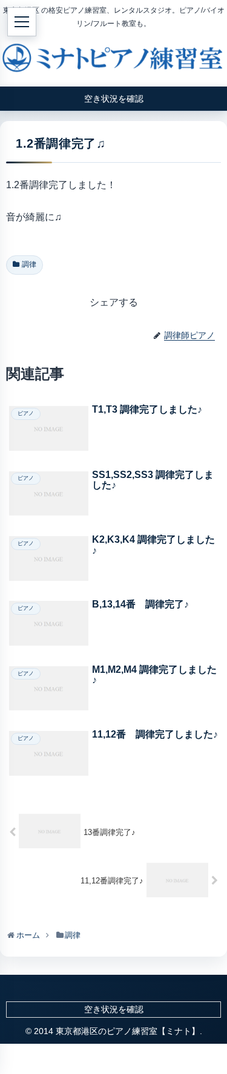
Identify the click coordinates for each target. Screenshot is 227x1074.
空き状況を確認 (113, 1009)
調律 (29, 264)
